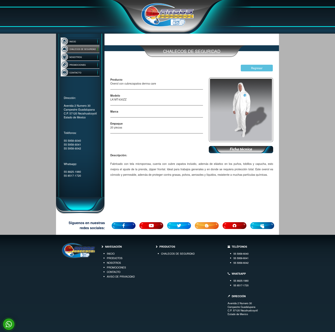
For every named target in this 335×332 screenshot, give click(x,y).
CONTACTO (113, 272)
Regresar (256, 68)
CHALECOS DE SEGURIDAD (178, 253)
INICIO (111, 253)
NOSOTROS (114, 263)
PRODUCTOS (115, 258)
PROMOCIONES (116, 267)
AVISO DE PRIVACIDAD (121, 276)
